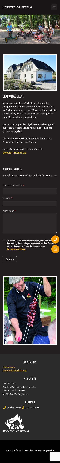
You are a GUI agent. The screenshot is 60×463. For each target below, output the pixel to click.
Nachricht (9, 211)
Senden (10, 259)
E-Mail (8, 198)
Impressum (9, 367)
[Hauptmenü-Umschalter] (54, 7)
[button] (55, 249)
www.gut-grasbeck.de (14, 152)
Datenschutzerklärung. (16, 249)
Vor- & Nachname (13, 185)
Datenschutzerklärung (15, 370)
